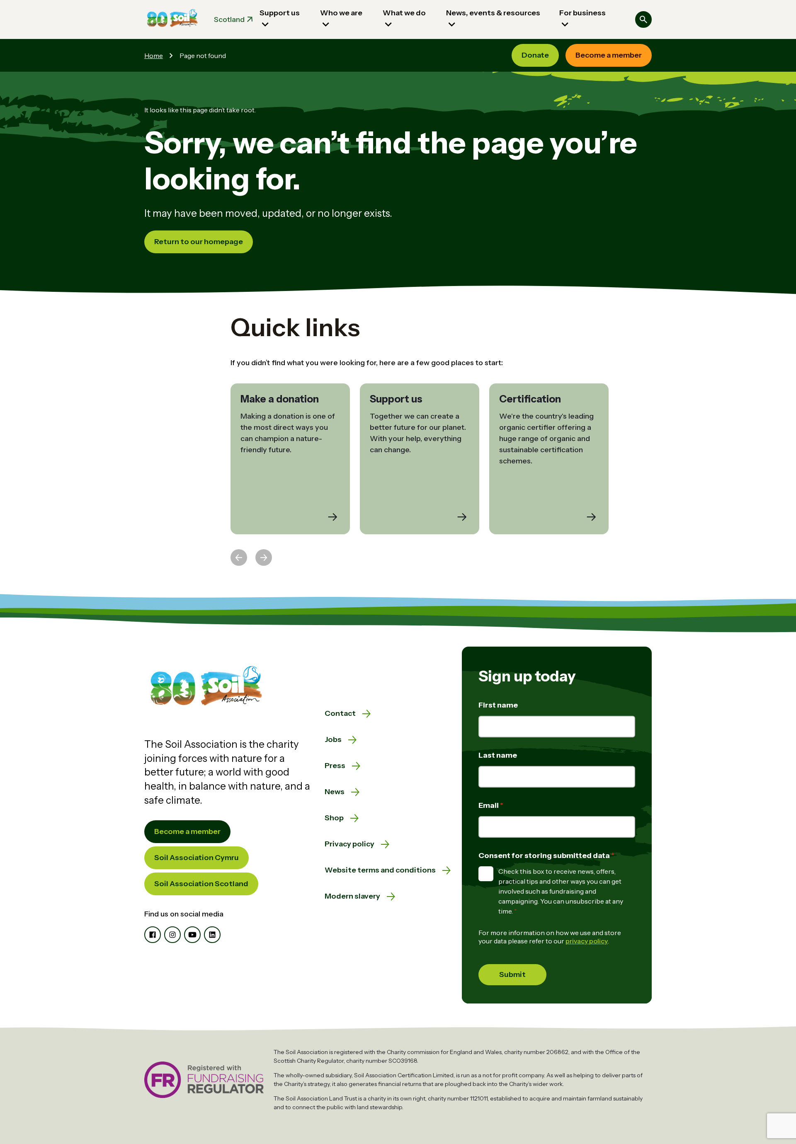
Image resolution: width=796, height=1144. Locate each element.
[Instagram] (172, 934)
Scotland (229, 19)
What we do (404, 12)
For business (582, 12)
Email (489, 805)
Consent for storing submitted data (544, 855)
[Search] (643, 19)
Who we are (341, 12)
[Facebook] (152, 934)
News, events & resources (493, 12)
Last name (497, 755)
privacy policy (586, 941)
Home (153, 55)
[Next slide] (263, 557)
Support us (280, 12)
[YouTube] (192, 934)
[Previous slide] (239, 557)
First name (498, 705)
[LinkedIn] (212, 934)
